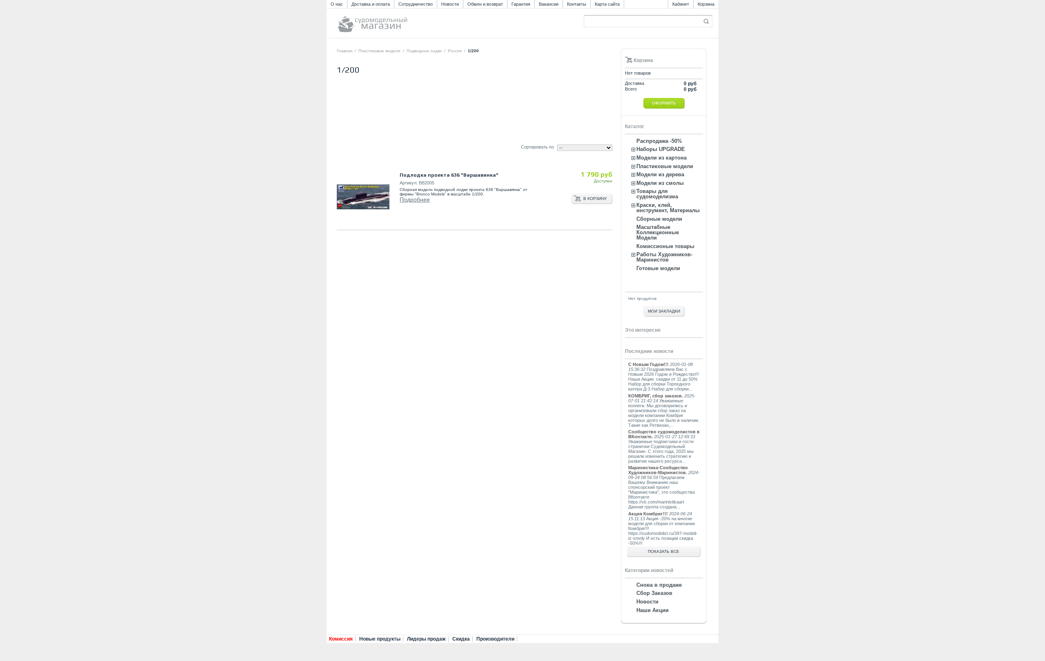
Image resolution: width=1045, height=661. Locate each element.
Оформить (664, 103)
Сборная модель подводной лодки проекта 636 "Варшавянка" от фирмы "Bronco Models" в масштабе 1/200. (463, 191)
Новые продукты (379, 639)
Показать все (663, 551)
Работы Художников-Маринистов (664, 257)
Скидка (461, 639)
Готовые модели (658, 268)
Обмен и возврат (485, 4)
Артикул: (409, 182)
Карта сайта (607, 4)
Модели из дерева (660, 174)
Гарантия (520, 4)
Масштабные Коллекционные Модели (657, 232)
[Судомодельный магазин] (391, 21)
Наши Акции (652, 610)
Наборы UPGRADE (660, 149)
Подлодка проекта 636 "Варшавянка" (449, 175)
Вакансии (548, 4)
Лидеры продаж (426, 639)
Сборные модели (659, 219)
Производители (495, 639)
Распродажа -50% (659, 141)
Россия (455, 51)
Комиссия (341, 639)
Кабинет (680, 4)
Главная (344, 51)
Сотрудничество (415, 4)
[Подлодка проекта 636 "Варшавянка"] (363, 197)
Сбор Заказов (654, 593)
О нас (337, 4)
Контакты (576, 4)
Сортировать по (537, 146)
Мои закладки (664, 311)
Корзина (706, 4)
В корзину (595, 198)
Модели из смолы (660, 183)
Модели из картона (661, 158)
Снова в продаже (659, 585)
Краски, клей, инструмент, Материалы (668, 207)
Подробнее (415, 199)
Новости (450, 4)
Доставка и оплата (370, 4)
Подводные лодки (424, 51)
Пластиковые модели (379, 51)
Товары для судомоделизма (657, 194)
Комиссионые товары (665, 246)
